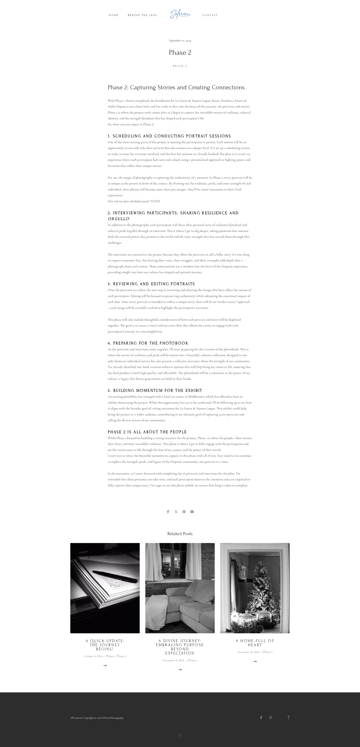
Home (113, 15)
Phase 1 (110, 656)
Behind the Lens (143, 15)
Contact (210, 15)
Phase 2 (180, 66)
